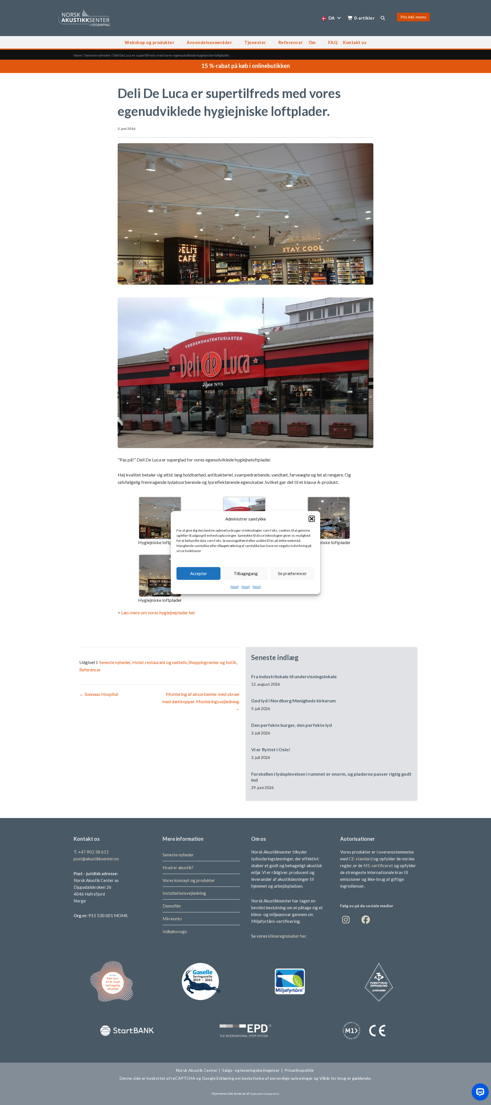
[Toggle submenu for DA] (339, 18)
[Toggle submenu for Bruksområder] (235, 42)
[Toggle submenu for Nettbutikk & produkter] (178, 42)
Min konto (172, 918)
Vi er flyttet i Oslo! (270, 749)
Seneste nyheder (97, 55)
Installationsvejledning (184, 893)
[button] (312, 518)
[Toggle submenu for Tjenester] (270, 42)
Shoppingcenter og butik (212, 662)
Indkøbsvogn (175, 931)
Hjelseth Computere (264, 1093)
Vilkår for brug (332, 1078)
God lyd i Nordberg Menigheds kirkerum (293, 700)
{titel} (234, 586)
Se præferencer (292, 573)
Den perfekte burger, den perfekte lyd (291, 725)
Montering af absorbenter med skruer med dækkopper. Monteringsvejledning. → (201, 701)
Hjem (78, 55)
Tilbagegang (246, 573)
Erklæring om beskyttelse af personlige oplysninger (265, 1078)
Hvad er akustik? (178, 867)
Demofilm (172, 905)
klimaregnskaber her (287, 935)
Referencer (90, 669)
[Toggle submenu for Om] (319, 42)
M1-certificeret (378, 865)
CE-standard (361, 858)
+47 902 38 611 (93, 851)
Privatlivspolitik (300, 1070)
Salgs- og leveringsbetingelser (250, 1070)
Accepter (198, 573)
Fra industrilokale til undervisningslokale (294, 676)
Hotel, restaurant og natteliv (159, 662)
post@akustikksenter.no (96, 858)
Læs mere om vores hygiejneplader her (158, 612)
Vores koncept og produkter (189, 880)
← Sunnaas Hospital (98, 694)
